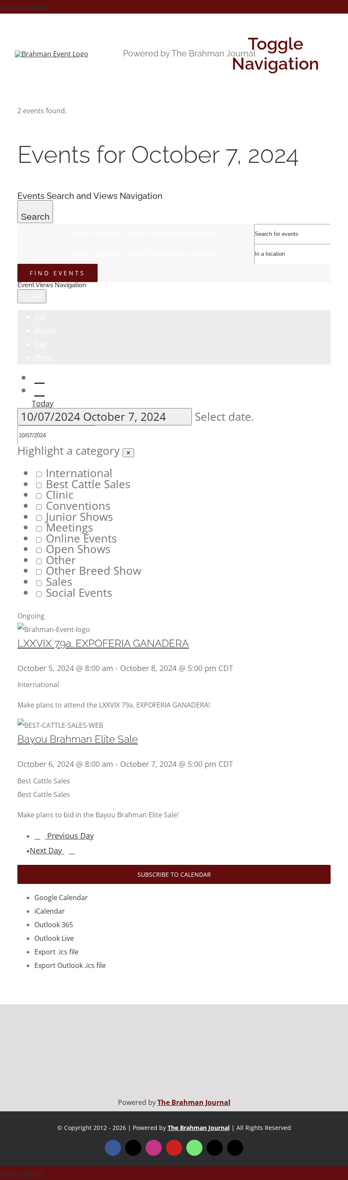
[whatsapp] (194, 1148)
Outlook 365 (53, 924)
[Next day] (39, 390)
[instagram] (154, 1148)
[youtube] (174, 1148)
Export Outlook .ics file (70, 965)
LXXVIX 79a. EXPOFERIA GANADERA (103, 643)
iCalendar (49, 911)
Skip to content (24, 6)
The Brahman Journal (193, 1102)
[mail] (215, 1148)
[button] (174, 521)
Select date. (224, 416)
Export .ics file (56, 951)
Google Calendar (61, 897)
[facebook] (113, 1148)
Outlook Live (54, 938)
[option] (182, 473)
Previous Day (70, 835)
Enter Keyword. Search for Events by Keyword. (145, 233)
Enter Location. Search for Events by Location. (145, 253)
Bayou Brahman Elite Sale (77, 739)
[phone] (235, 1148)
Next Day (47, 850)
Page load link (22, 1173)
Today (42, 403)
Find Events (57, 273)
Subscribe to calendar (174, 874)
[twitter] (133, 1148)
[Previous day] (39, 377)
